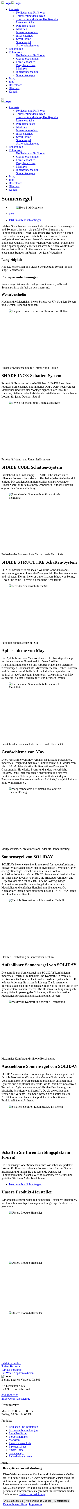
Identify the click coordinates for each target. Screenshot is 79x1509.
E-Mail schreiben (11, 1363)
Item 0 (12, 213)
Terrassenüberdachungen (30, 15)
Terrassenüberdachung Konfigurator (37, 19)
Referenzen (15, 52)
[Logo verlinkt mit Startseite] (11, 3)
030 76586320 (9, 1395)
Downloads (15, 85)
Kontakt (13, 91)
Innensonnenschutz (27, 32)
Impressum (35, 1504)
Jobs (11, 81)
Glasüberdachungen (27, 58)
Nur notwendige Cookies (38, 1500)
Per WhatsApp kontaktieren (17, 1373)
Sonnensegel (23, 42)
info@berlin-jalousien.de (15, 1398)
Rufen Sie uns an (11, 1366)
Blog (12, 78)
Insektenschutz (24, 35)
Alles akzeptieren (13, 1500)
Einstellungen (61, 1500)
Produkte (14, 9)
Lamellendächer (25, 22)
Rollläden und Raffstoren (30, 12)
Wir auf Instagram (11, 1369)
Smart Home (23, 38)
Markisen (21, 29)
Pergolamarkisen (25, 25)
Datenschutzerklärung (32, 1494)
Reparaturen (16, 48)
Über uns (14, 88)
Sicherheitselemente (27, 45)
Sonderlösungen (25, 75)
